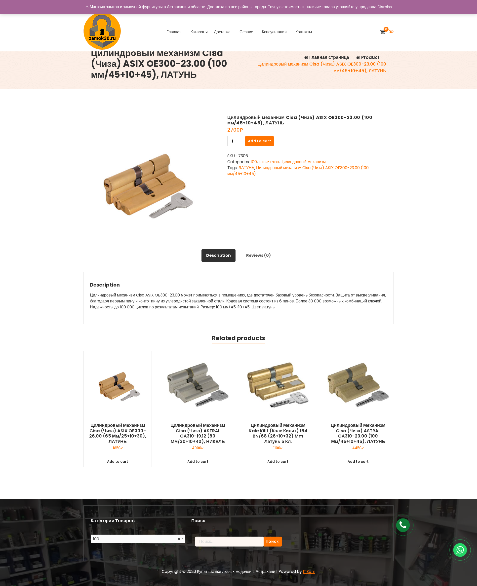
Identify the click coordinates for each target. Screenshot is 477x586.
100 (254, 162)
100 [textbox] (136, 539)
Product (370, 57)
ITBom (309, 571)
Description (218, 255)
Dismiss (384, 7)
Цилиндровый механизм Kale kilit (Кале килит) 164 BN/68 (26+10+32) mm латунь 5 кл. (278, 433)
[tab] (218, 255)
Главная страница (328, 57)
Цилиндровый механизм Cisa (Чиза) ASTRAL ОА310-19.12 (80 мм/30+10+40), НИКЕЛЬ (197, 433)
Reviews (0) (258, 255)
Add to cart (259, 141)
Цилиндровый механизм (303, 162)
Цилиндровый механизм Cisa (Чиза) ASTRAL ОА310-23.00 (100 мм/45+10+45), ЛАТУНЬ (358, 433)
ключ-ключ (269, 162)
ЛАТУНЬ (246, 168)
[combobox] (138, 539)
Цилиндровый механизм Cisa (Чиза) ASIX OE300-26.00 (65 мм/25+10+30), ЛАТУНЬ (117, 433)
